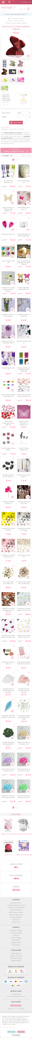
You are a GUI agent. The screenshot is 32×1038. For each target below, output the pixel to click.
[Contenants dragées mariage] (24, 825)
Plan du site (16, 920)
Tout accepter (11, 1031)
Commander (17, 123)
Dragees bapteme (16, 953)
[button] (3, 42)
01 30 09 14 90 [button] (26, 2)
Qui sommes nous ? (16, 903)
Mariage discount (16, 942)
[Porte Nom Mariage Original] (8, 845)
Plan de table (16, 940)
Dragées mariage (16, 960)
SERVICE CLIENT (16, 991)
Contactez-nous (16, 922)
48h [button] (23, 98)
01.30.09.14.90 (16, 994)
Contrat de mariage (16, 933)
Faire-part (16, 935)
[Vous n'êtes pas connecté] (20, 9)
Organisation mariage (16, 930)
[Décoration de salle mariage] (24, 845)
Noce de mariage (16, 938)
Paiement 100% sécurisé (16, 915)
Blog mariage (16, 945)
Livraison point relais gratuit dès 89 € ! (16, 14)
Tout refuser (21, 1031)
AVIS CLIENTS (16, 1002)
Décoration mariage (17, 18)
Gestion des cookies (16, 910)
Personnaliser (16, 1035)
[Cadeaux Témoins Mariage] (8, 825)
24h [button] (23, 96)
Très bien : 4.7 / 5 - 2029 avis (16, 1008)
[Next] (19, 159)
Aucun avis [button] (24, 104)
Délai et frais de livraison (16, 912)
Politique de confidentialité (16, 907)
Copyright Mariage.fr (16, 917)
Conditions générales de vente (16, 905)
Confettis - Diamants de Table (14, 151)
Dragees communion (16, 956)
